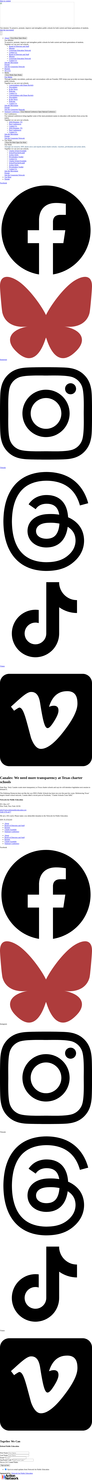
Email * (2, 1458)
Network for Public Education (22, 1473)
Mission (12, 48)
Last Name (4, 1455)
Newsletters (13, 87)
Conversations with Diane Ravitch (21, 85)
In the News (13, 89)
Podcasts (12, 91)
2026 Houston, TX (15, 122)
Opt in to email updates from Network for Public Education (28, 1469)
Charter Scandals (10, 830)
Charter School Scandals (17, 151)
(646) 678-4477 (5, 812)
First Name (4, 1453)
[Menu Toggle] (1, 33)
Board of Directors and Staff (19, 46)
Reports (7, 828)
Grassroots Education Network (20, 50)
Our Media (8, 77)
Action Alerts (13, 155)
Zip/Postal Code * (6, 1460)
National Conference (11, 832)
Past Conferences (15, 124)
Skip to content (5, 1)
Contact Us (13, 52)
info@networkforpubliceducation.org (13, 810)
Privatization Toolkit (16, 157)
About (6, 823)
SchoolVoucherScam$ (17, 153)
